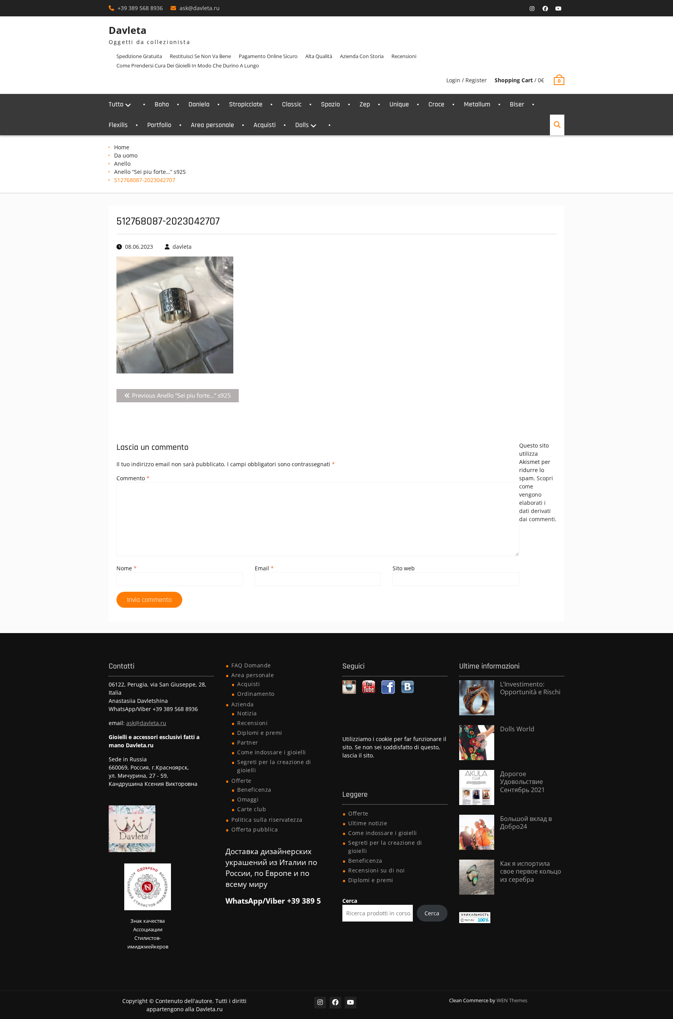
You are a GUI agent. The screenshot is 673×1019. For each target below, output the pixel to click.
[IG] (532, 8)
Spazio (330, 104)
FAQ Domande (251, 665)
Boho (162, 104)
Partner (247, 742)
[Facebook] (545, 8)
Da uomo (125, 155)
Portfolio (159, 124)
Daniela (199, 104)
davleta (182, 246)
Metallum (477, 104)
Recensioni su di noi (376, 870)
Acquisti (265, 124)
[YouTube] (558, 8)
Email (264, 568)
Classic (291, 104)
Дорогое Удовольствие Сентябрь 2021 (522, 782)
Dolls (302, 124)
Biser (517, 104)
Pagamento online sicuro (268, 56)
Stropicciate (246, 104)
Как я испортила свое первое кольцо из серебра (530, 871)
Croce (436, 104)
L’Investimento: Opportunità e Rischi (530, 688)
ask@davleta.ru (200, 8)
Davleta (127, 30)
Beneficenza (254, 789)
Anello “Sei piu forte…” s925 (150, 171)
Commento (133, 478)
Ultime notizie (367, 823)
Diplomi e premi (259, 732)
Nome (126, 568)
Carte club (251, 809)
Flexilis (118, 124)
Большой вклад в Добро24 (526, 822)
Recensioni (403, 56)
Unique (399, 104)
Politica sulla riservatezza (267, 819)
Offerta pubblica (254, 829)
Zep (364, 104)
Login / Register (466, 80)
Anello (122, 163)
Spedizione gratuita (139, 56)
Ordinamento (256, 693)
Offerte (241, 780)
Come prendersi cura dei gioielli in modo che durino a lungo (187, 65)
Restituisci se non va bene (200, 56)
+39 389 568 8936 (140, 8)
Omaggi (248, 799)
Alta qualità (318, 56)
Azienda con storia (362, 56)
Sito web (404, 568)
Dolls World (517, 729)
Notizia (247, 713)
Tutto (116, 104)
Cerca (349, 900)
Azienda (242, 704)
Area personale (212, 124)
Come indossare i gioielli (271, 752)
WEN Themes (512, 1000)
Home (121, 147)
